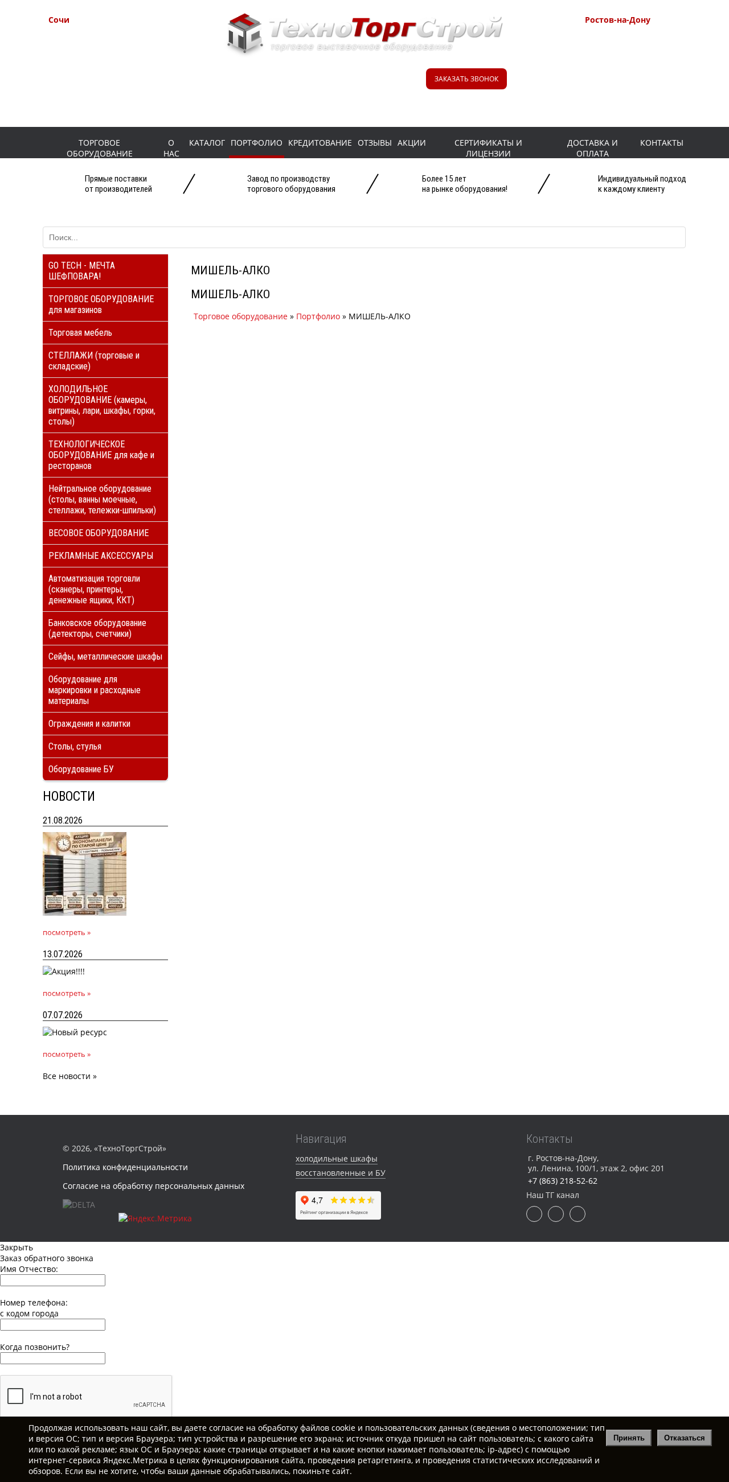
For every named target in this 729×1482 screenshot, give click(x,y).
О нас (171, 148)
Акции (412, 142)
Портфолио (256, 142)
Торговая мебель (80, 332)
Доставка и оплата (592, 148)
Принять (629, 1438)
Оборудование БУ (81, 769)
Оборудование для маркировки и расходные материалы (94, 690)
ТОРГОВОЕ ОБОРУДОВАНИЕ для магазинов (101, 304)
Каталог (207, 142)
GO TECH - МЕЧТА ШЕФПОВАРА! (81, 271)
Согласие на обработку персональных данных (153, 1185)
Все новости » (70, 1076)
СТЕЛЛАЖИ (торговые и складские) (94, 361)
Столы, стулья (74, 746)
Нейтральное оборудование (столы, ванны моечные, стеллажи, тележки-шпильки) (102, 499)
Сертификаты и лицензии (488, 148)
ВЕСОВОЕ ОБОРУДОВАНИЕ (98, 533)
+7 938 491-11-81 (108, 40)
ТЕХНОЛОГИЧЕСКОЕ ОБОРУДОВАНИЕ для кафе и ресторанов (101, 455)
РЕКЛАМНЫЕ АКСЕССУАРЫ (100, 555)
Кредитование (320, 142)
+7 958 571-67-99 (645, 54)
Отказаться (684, 1438)
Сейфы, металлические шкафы (105, 656)
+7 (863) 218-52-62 (647, 40)
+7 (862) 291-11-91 (111, 54)
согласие (226, 1427)
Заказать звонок (466, 79)
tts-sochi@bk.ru (106, 81)
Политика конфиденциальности (125, 1167)
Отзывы (375, 142)
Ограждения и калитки (89, 723)
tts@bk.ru (629, 95)
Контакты (661, 142)
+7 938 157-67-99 (645, 68)
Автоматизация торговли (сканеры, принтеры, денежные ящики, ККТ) (94, 589)
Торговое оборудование (100, 148)
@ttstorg (354, 84)
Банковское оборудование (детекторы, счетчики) (97, 628)
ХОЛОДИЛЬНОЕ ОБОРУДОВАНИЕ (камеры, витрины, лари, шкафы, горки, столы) (101, 405)
